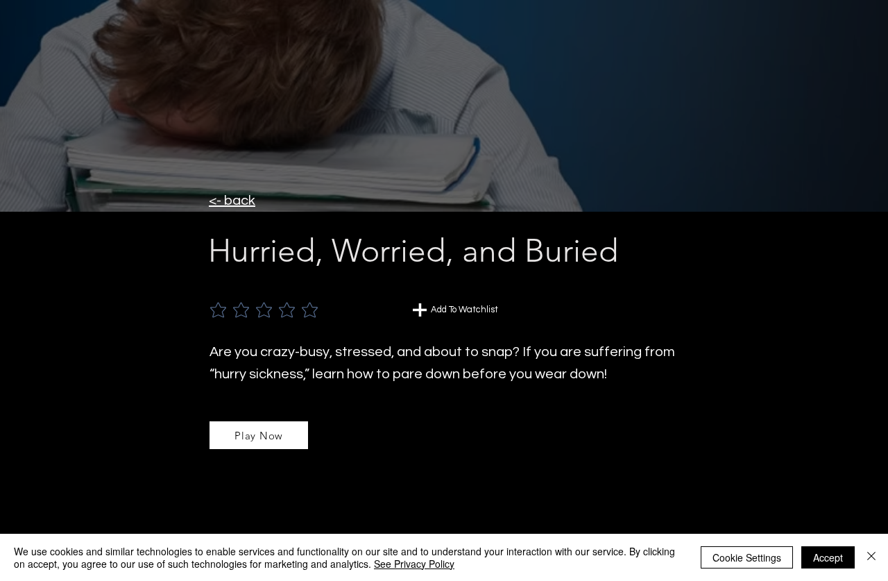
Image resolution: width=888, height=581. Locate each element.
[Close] (871, 557)
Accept (828, 557)
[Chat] (420, 310)
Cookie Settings (746, 557)
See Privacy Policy (414, 564)
